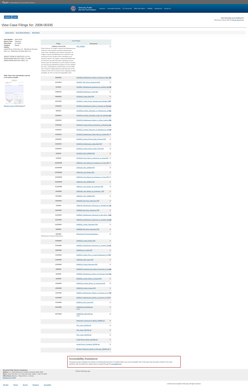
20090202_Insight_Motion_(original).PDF (89, 278)
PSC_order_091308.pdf (83, 325)
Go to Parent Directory (23, 33)
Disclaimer (36, 385)
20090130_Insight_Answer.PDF (86, 288)
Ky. (5, 2)
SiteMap (149, 8)
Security (25, 385)
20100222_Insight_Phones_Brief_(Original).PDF (91, 139)
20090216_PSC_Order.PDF (84, 260)
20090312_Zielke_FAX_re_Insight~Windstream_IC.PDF (93, 255)
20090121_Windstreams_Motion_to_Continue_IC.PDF (93, 297)
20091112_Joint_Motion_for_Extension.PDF (89, 186)
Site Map (5, 385)
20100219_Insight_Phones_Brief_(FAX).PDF (90, 148)
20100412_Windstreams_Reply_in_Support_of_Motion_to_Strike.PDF (93, 106)
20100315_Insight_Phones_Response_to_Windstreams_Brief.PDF (93, 125)
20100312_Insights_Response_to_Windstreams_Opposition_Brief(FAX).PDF (93, 129)
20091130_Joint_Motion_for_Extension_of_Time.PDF (92, 177)
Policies (15, 385)
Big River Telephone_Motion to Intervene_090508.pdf (92, 349)
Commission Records (113, 8)
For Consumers (127, 8)
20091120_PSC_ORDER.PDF (85, 182)
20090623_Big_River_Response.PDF (87, 210)
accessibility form (116, 364)
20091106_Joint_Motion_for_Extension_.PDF (90, 191)
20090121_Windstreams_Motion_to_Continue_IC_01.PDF (93, 293)
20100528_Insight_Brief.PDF (85, 96)
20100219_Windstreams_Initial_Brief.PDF (89, 144)
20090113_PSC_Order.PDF (84, 302)
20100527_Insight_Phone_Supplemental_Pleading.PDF (93, 101)
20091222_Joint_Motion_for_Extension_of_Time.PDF (92, 163)
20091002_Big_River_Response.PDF (87, 201)
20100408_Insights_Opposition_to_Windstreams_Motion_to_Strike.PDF (93, 111)
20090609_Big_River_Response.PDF (87, 229)
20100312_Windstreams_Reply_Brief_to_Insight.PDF (92, 134)
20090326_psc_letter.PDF (84, 250)
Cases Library (9, 33)
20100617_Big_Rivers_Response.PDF (88, 82)
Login (15, 17)
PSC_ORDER (80, 46)
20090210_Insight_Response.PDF (87, 264)
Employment (158, 8)
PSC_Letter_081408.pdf (83, 335)
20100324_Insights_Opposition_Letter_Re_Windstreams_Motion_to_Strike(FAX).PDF (93, 115)
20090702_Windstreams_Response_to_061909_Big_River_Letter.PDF (93, 205)
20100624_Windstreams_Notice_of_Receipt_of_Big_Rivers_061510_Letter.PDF (93, 77)
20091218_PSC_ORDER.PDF (85, 167)
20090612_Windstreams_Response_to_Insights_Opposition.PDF (93, 220)
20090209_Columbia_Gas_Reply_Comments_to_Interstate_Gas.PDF (93, 269)
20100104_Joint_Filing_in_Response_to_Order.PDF (92, 158)
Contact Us (167, 8)
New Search (36, 33)
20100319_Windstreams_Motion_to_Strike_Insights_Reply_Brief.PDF (93, 120)
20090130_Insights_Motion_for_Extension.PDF (90, 283)
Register (7, 17)
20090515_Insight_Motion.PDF (86, 241)
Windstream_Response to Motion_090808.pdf (90, 320)
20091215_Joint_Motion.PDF (85, 172)
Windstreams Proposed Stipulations (87, 234)
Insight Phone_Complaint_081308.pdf (88, 344)
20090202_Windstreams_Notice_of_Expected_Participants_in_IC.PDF (93, 274)
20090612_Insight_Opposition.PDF (87, 224)
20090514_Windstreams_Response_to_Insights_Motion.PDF (93, 245)
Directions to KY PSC (9, 378)
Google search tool (238, 20)
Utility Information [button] (139, 8)
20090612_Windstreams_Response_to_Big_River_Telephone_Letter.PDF (93, 215)
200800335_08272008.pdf (84, 314)
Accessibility (47, 385)
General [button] (101, 8)
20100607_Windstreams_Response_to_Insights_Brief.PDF (93, 87)
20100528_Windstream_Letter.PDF (87, 92)
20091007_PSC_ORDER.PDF (85, 196)
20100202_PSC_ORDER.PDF (85, 153)
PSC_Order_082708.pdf (83, 330)
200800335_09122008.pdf (84, 307)
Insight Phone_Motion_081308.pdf (87, 339)
